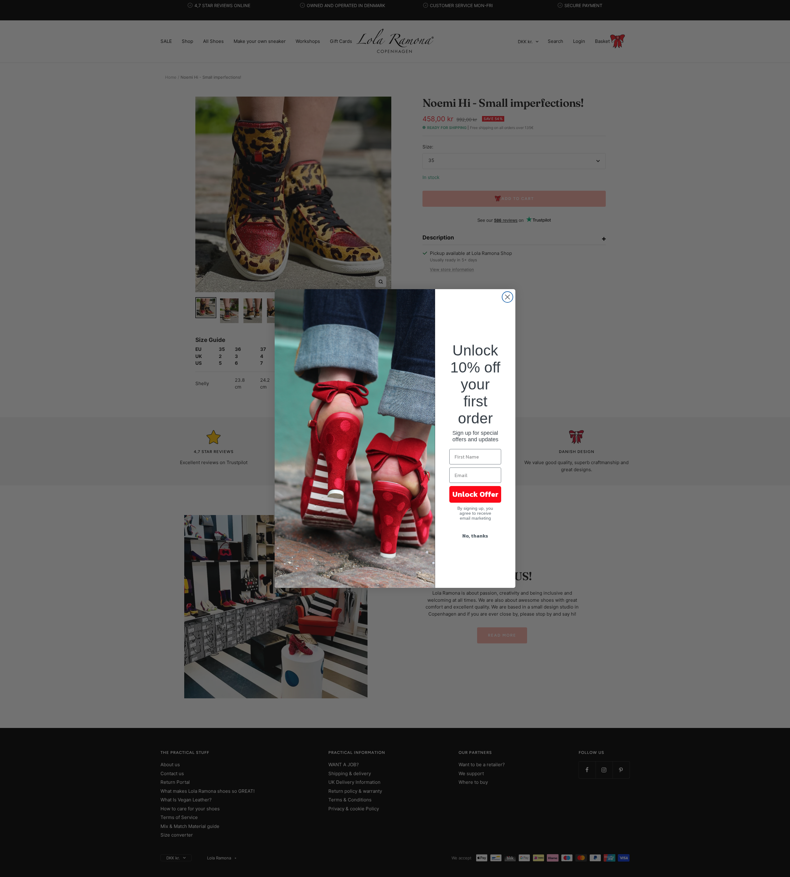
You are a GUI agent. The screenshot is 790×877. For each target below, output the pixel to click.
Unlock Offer (475, 494)
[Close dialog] (507, 297)
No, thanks (475, 535)
